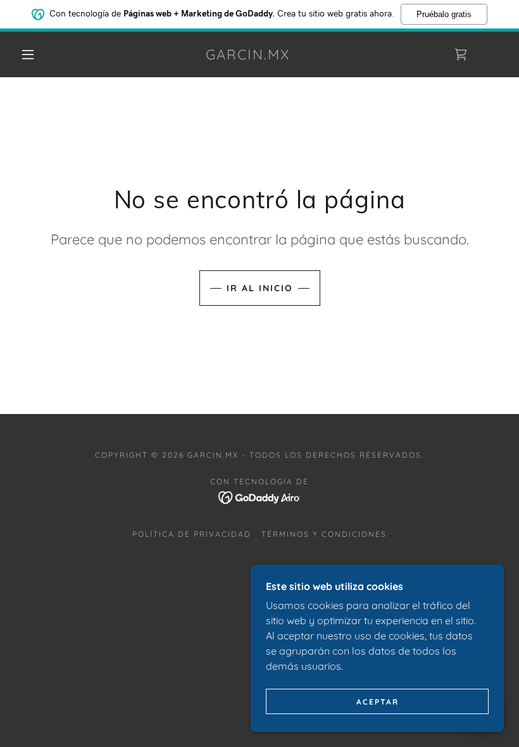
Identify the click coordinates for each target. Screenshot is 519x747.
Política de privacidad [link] (191, 534)
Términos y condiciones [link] (324, 534)
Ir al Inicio (260, 288)
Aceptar (377, 701)
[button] (28, 54)
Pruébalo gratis (444, 14)
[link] (248, 55)
